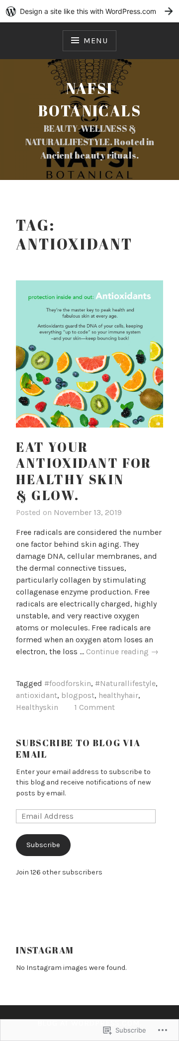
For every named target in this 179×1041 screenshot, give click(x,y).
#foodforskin (67, 683)
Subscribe (43, 845)
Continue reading (122, 652)
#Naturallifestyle (125, 683)
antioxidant (36, 695)
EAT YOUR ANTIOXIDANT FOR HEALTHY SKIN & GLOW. (84, 471)
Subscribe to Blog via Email (78, 748)
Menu (95, 40)
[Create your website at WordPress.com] (89, 11)
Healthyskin (37, 707)
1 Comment (94, 707)
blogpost (77, 695)
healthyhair (118, 695)
